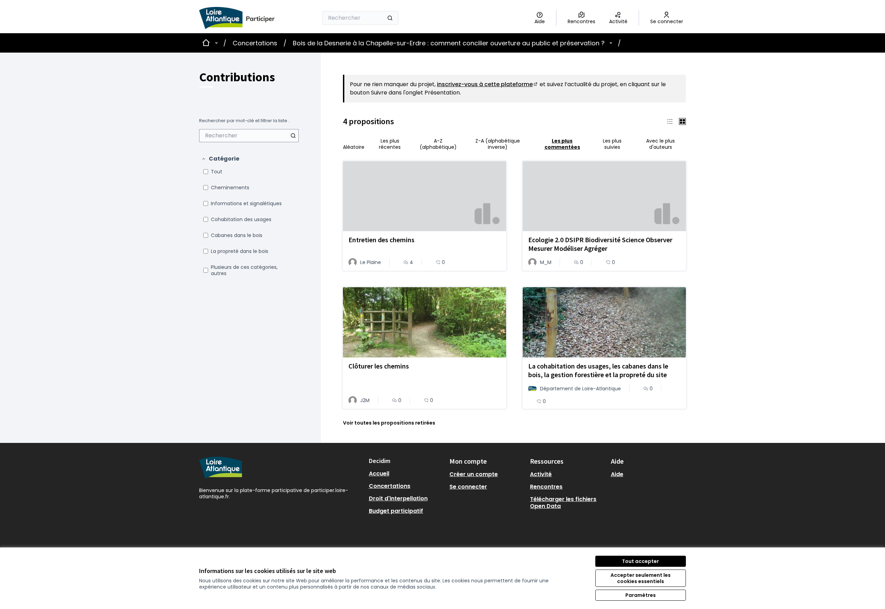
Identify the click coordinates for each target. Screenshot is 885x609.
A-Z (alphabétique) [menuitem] (438, 144)
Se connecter (468, 487)
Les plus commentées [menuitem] (562, 144)
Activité (541, 474)
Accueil (379, 474)
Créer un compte (473, 474)
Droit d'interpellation (398, 498)
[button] (220, 158)
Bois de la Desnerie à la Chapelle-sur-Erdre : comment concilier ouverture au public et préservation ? (449, 43)
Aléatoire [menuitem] (353, 147)
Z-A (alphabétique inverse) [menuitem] (497, 144)
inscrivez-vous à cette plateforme (487, 84)
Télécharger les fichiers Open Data (563, 502)
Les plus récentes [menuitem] (390, 144)
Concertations (255, 43)
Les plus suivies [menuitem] (612, 144)
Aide (617, 474)
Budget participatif (396, 511)
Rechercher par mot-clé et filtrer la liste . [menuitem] (244, 121)
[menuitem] (249, 135)
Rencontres (546, 487)
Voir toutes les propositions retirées (389, 423)
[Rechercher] (389, 18)
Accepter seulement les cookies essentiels (641, 578)
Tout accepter (640, 561)
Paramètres (640, 595)
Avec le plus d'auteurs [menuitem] (660, 144)
